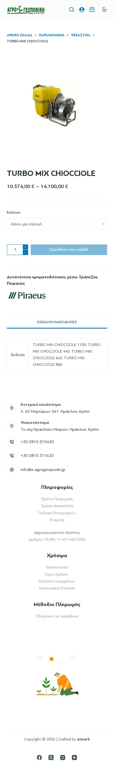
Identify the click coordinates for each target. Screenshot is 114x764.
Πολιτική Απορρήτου (57, 581)
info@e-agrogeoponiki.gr (43, 469)
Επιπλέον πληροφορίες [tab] (57, 322)
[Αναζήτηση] (71, 9)
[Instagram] (62, 757)
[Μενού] (104, 9)
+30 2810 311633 (37, 455)
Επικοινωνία (57, 567)
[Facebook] (39, 757)
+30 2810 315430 (37, 441)
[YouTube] (74, 757)
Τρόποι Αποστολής (57, 505)
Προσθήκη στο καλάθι (69, 249)
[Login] (81, 9)
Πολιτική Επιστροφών (57, 513)
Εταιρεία (57, 519)
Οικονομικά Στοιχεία (57, 588)
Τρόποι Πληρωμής (57, 499)
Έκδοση (13, 212)
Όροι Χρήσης (57, 574)
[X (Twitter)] (51, 757)
